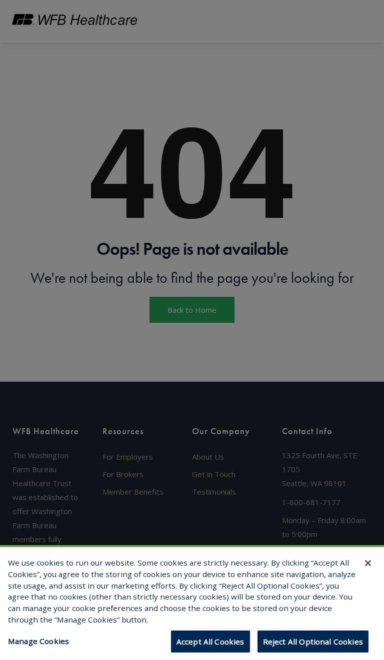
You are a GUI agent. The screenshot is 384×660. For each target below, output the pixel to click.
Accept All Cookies (210, 642)
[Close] (368, 563)
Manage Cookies (38, 641)
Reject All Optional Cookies (313, 642)
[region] (192, 602)
